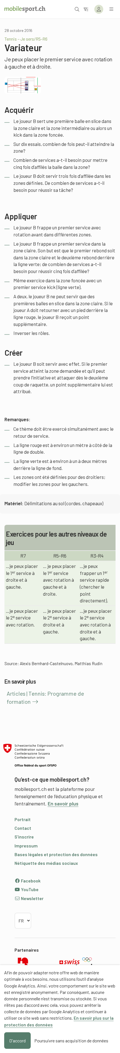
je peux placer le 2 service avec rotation (22, 617)
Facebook (30, 880)
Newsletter (32, 898)
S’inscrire (24, 836)
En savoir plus (63, 803)
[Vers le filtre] (85, 9)
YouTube (29, 889)
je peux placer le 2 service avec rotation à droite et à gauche (96, 624)
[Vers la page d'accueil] (24, 9)
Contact (23, 828)
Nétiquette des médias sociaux (46, 863)
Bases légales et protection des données (56, 854)
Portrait (23, 819)
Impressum (26, 845)
